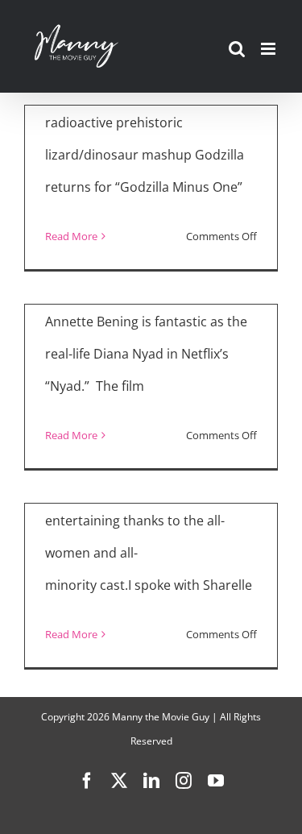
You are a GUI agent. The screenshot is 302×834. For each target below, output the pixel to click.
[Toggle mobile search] (237, 48)
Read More (71, 236)
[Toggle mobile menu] (269, 48)
